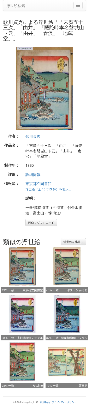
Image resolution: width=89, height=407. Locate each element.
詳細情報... (34, 174)
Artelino (38, 385)
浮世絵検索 (15, 5)
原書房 (83, 385)
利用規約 (45, 402)
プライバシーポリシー (64, 402)
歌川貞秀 (32, 136)
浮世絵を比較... (73, 242)
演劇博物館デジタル (30, 338)
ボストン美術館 (77, 290)
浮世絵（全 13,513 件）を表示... (48, 189)
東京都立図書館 (38, 183)
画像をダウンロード (41, 223)
